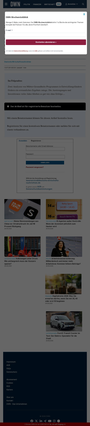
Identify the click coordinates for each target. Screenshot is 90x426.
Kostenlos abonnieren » (46, 42)
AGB (36, 51)
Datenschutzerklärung (21, 51)
